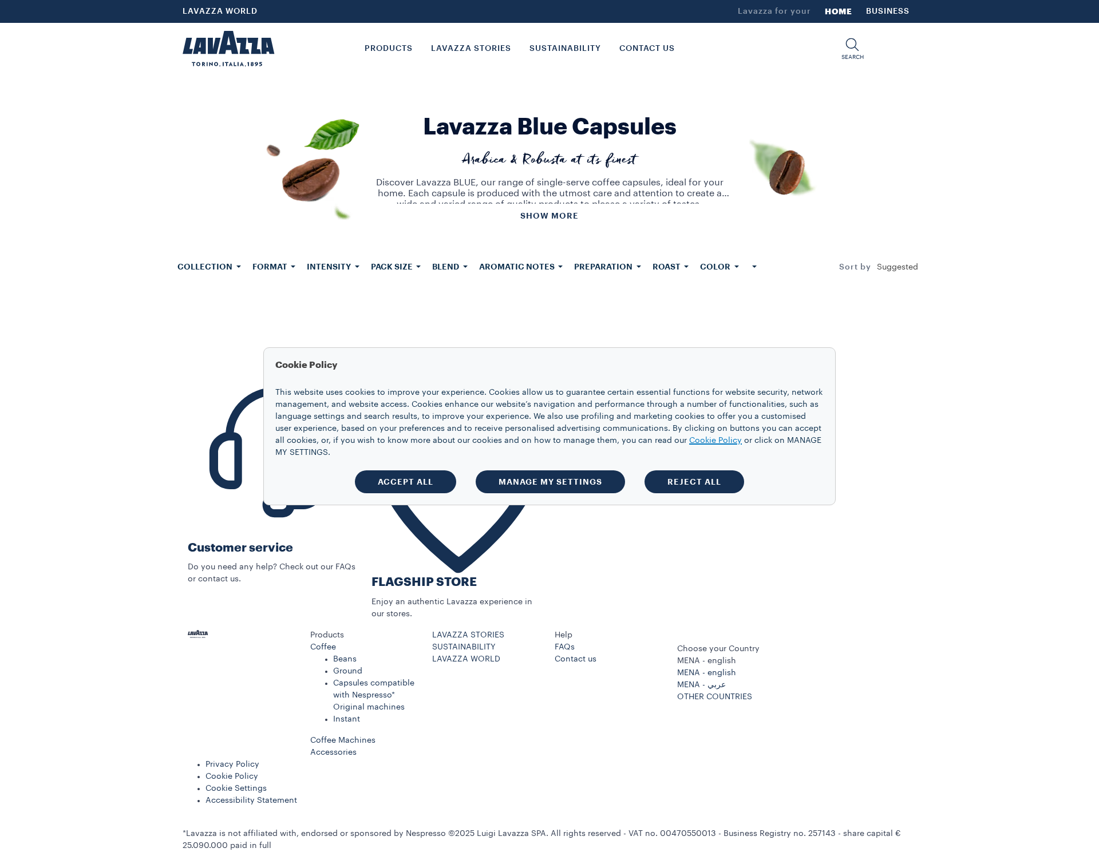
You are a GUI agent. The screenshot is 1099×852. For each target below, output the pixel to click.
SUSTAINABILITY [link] (565, 49)
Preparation (604, 267)
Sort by (855, 267)
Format (270, 267)
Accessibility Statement (251, 800)
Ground (347, 671)
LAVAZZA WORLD (220, 11)
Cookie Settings (236, 788)
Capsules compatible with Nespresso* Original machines (373, 695)
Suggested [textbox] (897, 267)
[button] (852, 49)
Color (716, 267)
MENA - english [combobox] (706, 661)
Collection (205, 267)
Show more (549, 216)
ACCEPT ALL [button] (405, 482)
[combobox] (897, 267)
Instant (346, 719)
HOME (838, 11)
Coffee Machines (342, 740)
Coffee (323, 647)
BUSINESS (888, 11)
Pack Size (392, 267)
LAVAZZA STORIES (468, 635)
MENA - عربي (701, 685)
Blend (446, 267)
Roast (667, 267)
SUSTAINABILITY (464, 647)
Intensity (330, 267)
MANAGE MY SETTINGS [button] (550, 482)
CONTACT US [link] (647, 49)
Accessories (333, 752)
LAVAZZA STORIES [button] (471, 49)
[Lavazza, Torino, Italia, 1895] (228, 48)
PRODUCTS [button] (389, 49)
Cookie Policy (231, 776)
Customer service (240, 548)
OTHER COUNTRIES (714, 697)
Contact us (575, 659)
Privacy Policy (232, 764)
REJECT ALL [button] (694, 482)
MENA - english (706, 673)
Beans (345, 659)
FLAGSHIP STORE (424, 582)
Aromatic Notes (517, 267)
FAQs (565, 647)
